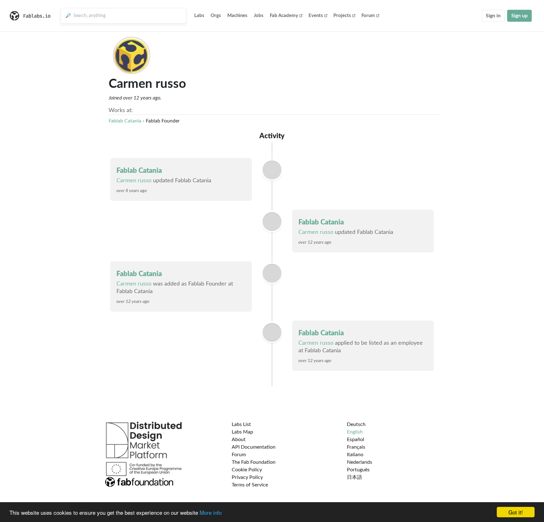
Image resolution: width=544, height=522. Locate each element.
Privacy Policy (247, 477)
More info (211, 512)
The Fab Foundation (253, 462)
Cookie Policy (247, 469)
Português (358, 469)
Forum (368, 15)
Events (316, 15)
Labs (199, 15)
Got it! (515, 512)
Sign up (519, 15)
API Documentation (253, 447)
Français (356, 447)
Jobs (259, 15)
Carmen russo (133, 181)
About (239, 439)
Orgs (216, 15)
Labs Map (242, 431)
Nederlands (359, 462)
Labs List (241, 424)
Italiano (355, 454)
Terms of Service (250, 484)
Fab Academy (284, 15)
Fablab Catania (125, 120)
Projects (342, 15)
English (355, 431)
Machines (237, 15)
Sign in (493, 15)
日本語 (354, 477)
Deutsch (356, 424)
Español (355, 439)
